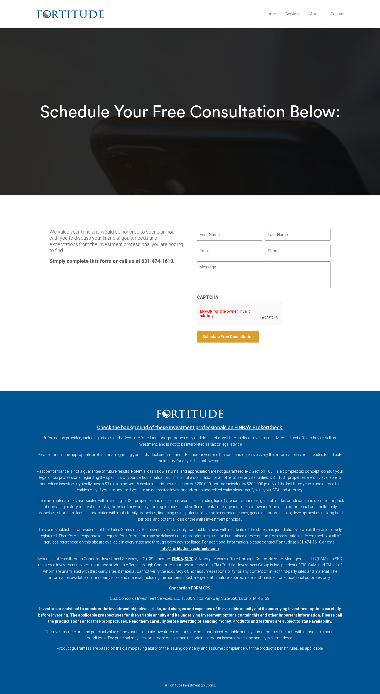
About (315, 14)
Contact (337, 14)
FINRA (177, 559)
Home (270, 14)
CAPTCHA (207, 297)
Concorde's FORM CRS (189, 588)
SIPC (189, 559)
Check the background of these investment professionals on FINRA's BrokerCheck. (190, 427)
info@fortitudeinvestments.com (190, 548)
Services (292, 14)
